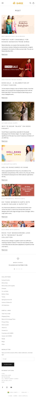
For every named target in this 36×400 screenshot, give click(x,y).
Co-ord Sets (5, 291)
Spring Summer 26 (7, 299)
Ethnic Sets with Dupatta (8, 285)
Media (3, 339)
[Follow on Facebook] (2, 387)
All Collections (5, 305)
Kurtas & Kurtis (6, 280)
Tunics (3, 297)
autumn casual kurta (9, 123)
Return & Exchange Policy (8, 319)
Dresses (4, 288)
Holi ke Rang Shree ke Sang (15, 167)
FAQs (3, 344)
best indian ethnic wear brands (13, 36)
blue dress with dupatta (11, 229)
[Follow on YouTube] (11, 387)
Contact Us (5, 330)
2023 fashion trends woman (12, 79)
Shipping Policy (6, 316)
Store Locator (5, 325)
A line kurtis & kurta (9, 164)
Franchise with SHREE (7, 333)
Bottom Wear (5, 294)
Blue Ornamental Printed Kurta (13, 198)
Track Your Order (6, 313)
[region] (18, 262)
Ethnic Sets (5, 283)
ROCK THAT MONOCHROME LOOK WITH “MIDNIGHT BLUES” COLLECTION (16, 235)
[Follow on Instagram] (7, 387)
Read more (4, 54)
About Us (4, 327)
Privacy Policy (5, 322)
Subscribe (8, 364)
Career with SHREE (7, 336)
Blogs (3, 341)
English (24, 392)
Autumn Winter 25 (7, 302)
